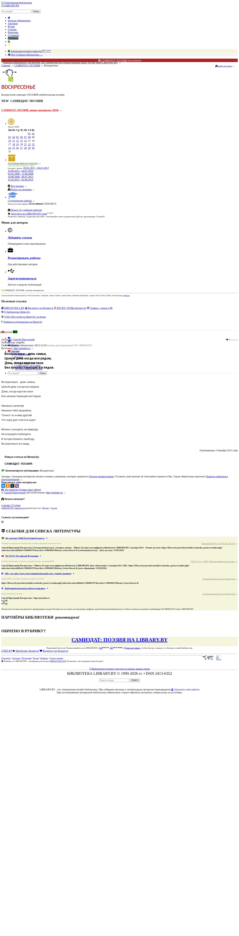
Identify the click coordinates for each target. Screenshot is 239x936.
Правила (44, 658)
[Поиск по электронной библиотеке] (9, 41)
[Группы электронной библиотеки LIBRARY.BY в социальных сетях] (9, 45)
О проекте (13, 35)
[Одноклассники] (8, 486)
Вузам (11, 26)
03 (9, 137)
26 (17, 148)
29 (29, 148)
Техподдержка (56, 658)
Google (54, 508)
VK (100, 648)
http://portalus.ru (54, 492)
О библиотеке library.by (17, 312)
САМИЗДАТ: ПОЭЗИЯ (114, 60)
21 (25, 144)
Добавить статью (20, 237)
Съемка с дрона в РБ (101, 308)
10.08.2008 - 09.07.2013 (20, 176)
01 (29, 133)
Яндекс (45, 508)
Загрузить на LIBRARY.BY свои (29, 213)
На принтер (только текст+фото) (22, 489)
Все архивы (17, 186)
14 (25, 140)
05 (17, 137)
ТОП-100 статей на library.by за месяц (25, 316)
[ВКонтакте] (3, 486)
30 (33, 148)
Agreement (126, 295)
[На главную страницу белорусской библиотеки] (119, 668)
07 (25, 137)
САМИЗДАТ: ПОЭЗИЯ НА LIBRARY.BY (120, 640)
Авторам (13, 23)
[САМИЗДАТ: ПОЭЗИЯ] (9, 82)
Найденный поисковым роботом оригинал (25, 588)
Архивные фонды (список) (23, 163)
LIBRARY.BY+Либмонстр (13, 508)
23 (33, 144)
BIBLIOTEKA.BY (14, 308)
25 (13, 148)
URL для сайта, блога (38, 573)
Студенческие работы (20, 200)
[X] (12, 486)
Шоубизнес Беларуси (27, 651)
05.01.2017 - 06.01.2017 (36, 168)
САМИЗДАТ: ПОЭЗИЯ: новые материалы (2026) (30, 110)
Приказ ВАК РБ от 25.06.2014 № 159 (218, 543)
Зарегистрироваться (22, 278)
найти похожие (225, 66)
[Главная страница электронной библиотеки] (9, 17)
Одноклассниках (132, 648)
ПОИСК (135, 680)
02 (33, 133)
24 (9, 148)
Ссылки (12, 29)
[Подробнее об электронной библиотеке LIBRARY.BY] (218, 659)
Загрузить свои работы (186, 689)
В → (27, 54)
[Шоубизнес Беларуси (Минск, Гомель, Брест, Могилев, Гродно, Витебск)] (7, 651)
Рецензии (13, 32)
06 (21, 137)
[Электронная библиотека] (10, 5)
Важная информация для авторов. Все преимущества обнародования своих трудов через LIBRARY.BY (60, 62)
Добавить (13, 38)
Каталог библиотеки (19, 20)
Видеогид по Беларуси (40, 308)
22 (29, 144)
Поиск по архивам (21, 189)
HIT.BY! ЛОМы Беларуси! (71, 308)
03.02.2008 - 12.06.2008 (20, 173)
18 (13, 144)
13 (21, 140)
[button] (14, 351)
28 (25, 148)
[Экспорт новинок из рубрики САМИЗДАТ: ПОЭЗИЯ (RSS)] (2, 290)
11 (13, 140)
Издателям (26, 658)
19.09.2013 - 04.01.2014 (20, 171)
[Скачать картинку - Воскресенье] (3, 522)
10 (9, 140)
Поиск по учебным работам (26, 210)
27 (21, 148)
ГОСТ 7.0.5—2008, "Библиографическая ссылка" (213, 561)
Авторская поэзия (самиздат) (30, 51)
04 (13, 137)
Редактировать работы (24, 258)
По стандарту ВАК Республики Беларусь (25, 538)
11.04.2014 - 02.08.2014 (20, 179)
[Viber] (17, 486)
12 (17, 140)
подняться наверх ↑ (12, 524)
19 (17, 144)
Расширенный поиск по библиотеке (219, 579)
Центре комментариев (101, 476)
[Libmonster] (208, 659)
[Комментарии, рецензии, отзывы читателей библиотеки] (9, 337)
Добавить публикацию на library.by (22, 322)
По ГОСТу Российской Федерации (22, 556)
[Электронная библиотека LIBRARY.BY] (16, 2)
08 (29, 137)
